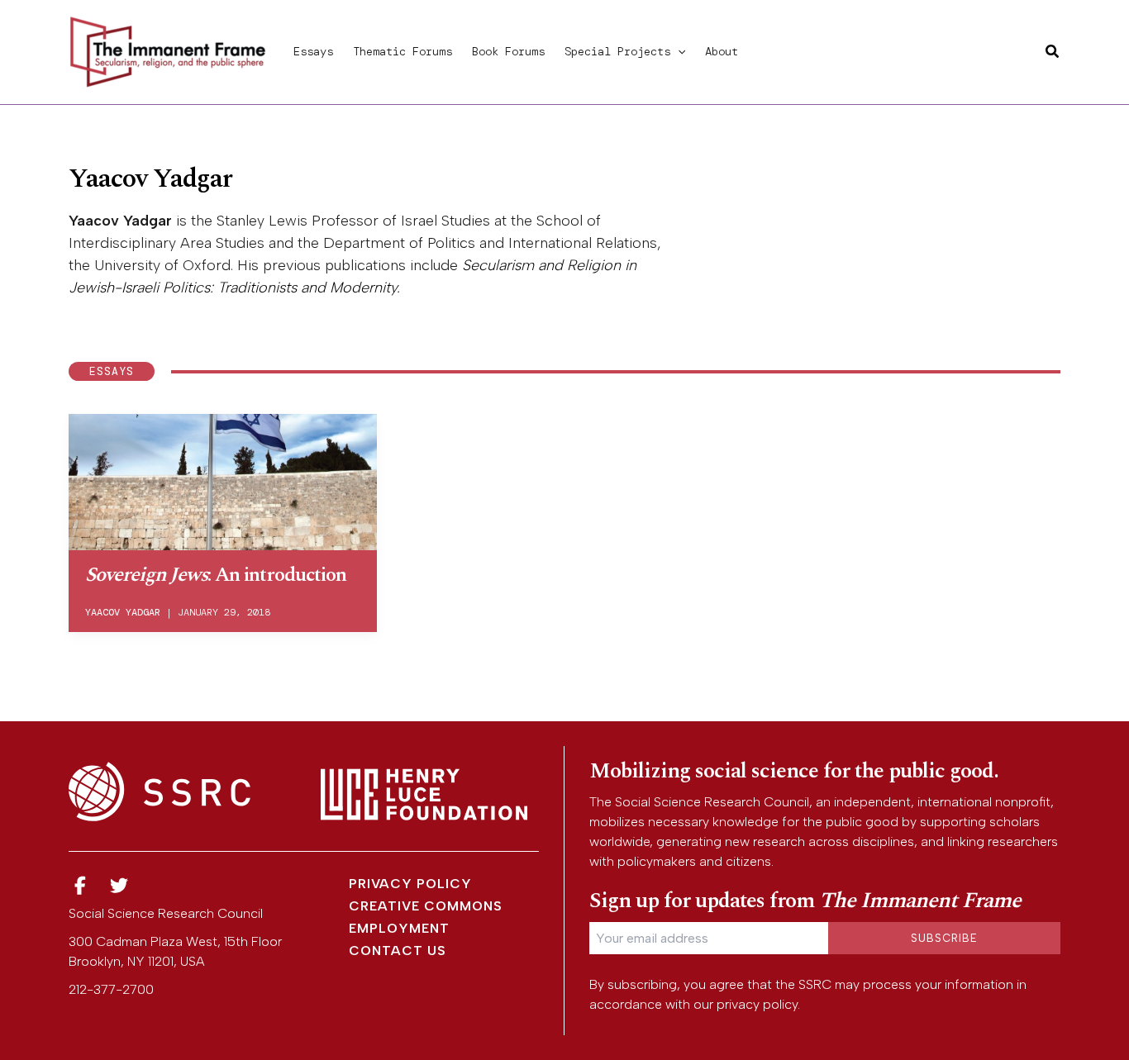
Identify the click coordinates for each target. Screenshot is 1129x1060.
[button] (677, 51)
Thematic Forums (402, 51)
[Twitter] (119, 886)
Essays (313, 51)
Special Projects (617, 51)
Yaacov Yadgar (122, 612)
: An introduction (215, 575)
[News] (80, 886)
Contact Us (397, 950)
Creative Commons (426, 906)
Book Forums (508, 51)
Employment (399, 928)
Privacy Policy (410, 883)
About (721, 51)
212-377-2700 (111, 989)
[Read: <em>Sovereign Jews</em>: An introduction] (223, 479)
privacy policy (757, 1004)
